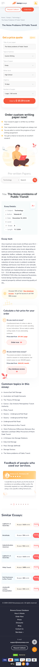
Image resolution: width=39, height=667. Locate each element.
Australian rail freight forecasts (14, 396)
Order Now (27, 9)
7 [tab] (25, 504)
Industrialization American (7, 546)
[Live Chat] (34, 649)
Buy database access (17, 369)
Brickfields (6, 535)
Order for (20, 100)
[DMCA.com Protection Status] (19, 655)
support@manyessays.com (19, 642)
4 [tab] (18, 504)
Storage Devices (9, 449)
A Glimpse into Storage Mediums (15, 438)
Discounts (19, 623)
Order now (15, 342)
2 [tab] (14, 504)
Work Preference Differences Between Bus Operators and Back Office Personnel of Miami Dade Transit (18, 431)
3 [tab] (16, 504)
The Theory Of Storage (11, 400)
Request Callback (13, 9)
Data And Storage (9, 442)
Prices (19, 620)
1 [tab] (11, 504)
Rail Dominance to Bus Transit (14, 425)
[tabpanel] (19, 485)
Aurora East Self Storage (12, 392)
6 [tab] (23, 504)
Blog (19, 626)
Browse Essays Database (19, 610)
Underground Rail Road (11, 421)
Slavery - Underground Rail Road (15, 414)
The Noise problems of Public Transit (16, 453)
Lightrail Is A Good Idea (6, 525)
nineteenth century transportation (7, 589)
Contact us (20, 629)
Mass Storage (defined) (11, 446)
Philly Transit (8, 410)
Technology (19, 210)
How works (19, 613)
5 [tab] (21, 504)
